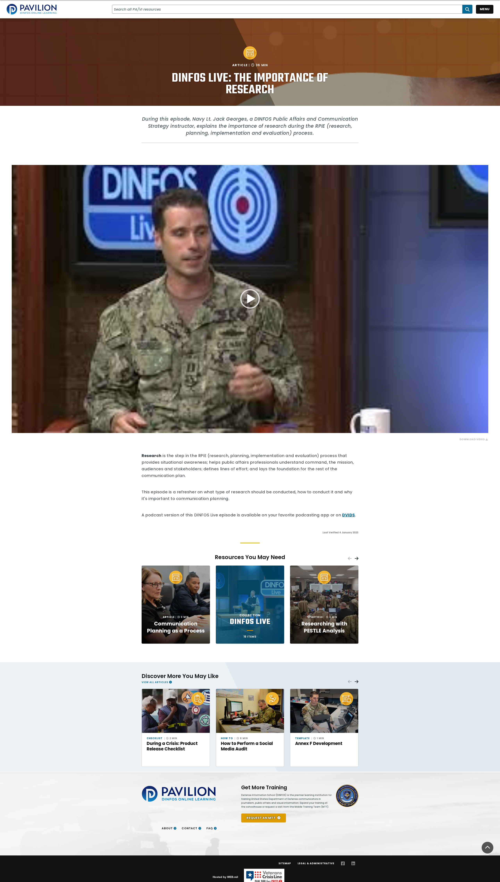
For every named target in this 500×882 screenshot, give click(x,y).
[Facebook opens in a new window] (343, 864)
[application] (250, 299)
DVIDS (348, 515)
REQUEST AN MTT (261, 818)
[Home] (31, 9)
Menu (485, 9)
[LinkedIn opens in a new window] (353, 864)
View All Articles (155, 682)
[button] (250, 299)
